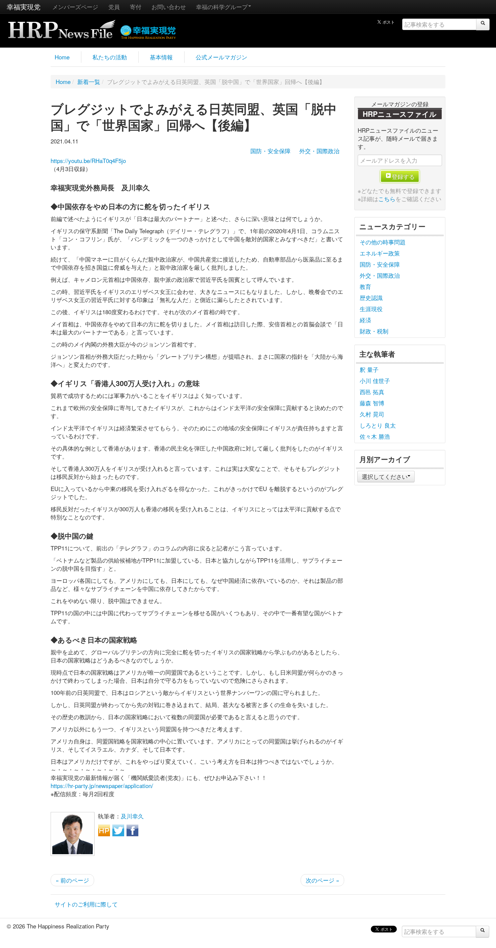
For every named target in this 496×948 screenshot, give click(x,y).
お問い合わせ (168, 6)
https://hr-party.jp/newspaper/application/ (102, 785)
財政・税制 (374, 331)
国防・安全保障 (270, 150)
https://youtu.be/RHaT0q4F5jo (88, 160)
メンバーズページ (75, 6)
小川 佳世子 (375, 380)
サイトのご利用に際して (86, 904)
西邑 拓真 (372, 391)
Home (62, 57)
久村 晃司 (372, 414)
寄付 (135, 6)
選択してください (385, 476)
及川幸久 (132, 816)
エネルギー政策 (380, 253)
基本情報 (161, 57)
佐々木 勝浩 (375, 436)
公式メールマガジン (221, 57)
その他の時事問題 (383, 242)
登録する (403, 176)
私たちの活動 (109, 57)
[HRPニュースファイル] (61, 27)
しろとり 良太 (378, 425)
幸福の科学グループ (222, 6)
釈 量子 (369, 369)
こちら (386, 198)
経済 (365, 320)
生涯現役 (371, 308)
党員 (114, 6)
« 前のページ (72, 880)
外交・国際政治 (319, 150)
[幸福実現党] (148, 31)
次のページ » (322, 880)
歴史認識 (371, 297)
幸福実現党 (23, 6)
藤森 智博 (372, 403)
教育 (365, 286)
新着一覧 (88, 81)
